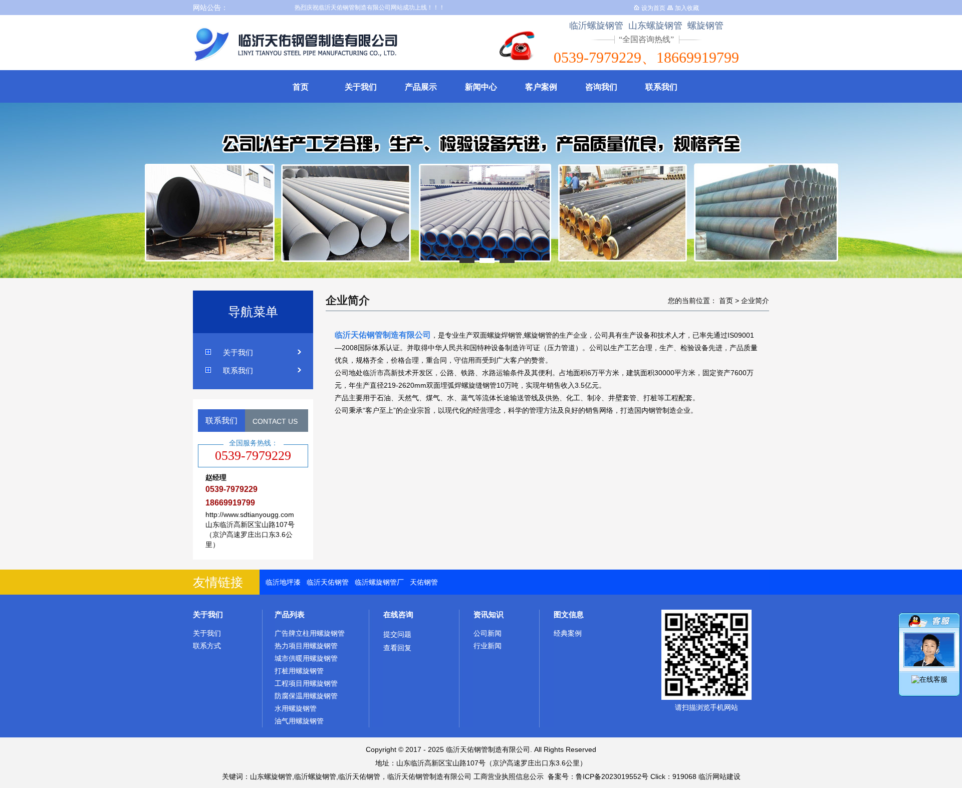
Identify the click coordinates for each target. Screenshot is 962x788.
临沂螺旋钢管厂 (379, 582)
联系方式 (207, 646)
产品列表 (290, 614)
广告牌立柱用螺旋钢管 (310, 633)
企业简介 (755, 301)
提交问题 (397, 634)
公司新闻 (487, 633)
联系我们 (661, 87)
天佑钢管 (424, 582)
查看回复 (397, 648)
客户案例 (541, 87)
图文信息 (569, 614)
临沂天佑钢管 (328, 582)
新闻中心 (481, 87)
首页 (301, 87)
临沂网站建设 (719, 776)
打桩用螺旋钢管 (299, 671)
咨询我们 (601, 87)
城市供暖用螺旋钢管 (306, 658)
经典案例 (568, 633)
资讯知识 (488, 614)
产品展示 (421, 87)
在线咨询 (398, 614)
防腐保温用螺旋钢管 (306, 696)
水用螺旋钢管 (296, 708)
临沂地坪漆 (283, 582)
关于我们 (361, 87)
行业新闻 (487, 646)
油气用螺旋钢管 (299, 721)
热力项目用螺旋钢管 (306, 646)
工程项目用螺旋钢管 (306, 683)
